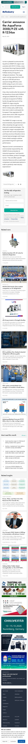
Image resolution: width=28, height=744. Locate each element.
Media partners (18, 697)
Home (2, 16)
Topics (4, 709)
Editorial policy (6, 722)
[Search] (3, 7)
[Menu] (24, 12)
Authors (5, 712)
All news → (24, 435)
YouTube (17, 726)
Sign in (23, 7)
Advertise (17, 694)
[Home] (8, 12)
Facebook (17, 722)
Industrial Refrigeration (8, 184)
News (7, 16)
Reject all (5, 741)
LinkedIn (17, 719)
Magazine (5, 706)
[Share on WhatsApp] (20, 184)
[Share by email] (18, 184)
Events (4, 700)
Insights (5, 697)
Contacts (5, 726)
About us (5, 719)
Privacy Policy (14, 219)
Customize (13, 741)
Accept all (21, 741)
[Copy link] (16, 184)
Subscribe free (15, 7)
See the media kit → (7, 683)
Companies (5, 703)
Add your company (19, 700)
